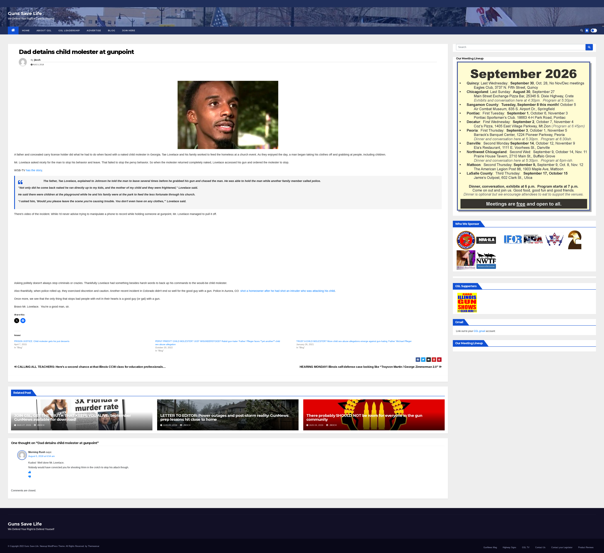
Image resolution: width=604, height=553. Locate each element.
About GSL (44, 30)
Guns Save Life (25, 13)
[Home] (13, 30)
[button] (581, 30)
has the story (34, 170)
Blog (111, 30)
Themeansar (93, 546)
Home (26, 30)
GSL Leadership (69, 30)
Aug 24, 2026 (316, 425)
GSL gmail (479, 331)
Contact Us (540, 547)
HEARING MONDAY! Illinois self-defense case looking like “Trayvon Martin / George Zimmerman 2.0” (369, 366)
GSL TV (525, 547)
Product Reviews (586, 547)
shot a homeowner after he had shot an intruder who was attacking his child (287, 290)
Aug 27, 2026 (24, 425)
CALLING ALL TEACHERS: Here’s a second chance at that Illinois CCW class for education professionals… (91, 366)
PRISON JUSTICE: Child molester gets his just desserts (41, 341)
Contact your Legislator (561, 547)
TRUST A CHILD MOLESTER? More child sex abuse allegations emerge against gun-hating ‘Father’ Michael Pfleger (354, 341)
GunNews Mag (490, 547)
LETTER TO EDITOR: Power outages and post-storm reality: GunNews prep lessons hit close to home (224, 417)
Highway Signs (509, 547)
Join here (128, 30)
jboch (37, 59)
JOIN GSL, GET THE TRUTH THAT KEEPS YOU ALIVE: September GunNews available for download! (72, 417)
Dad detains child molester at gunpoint (76, 52)
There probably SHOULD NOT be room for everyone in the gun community (364, 417)
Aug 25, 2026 (170, 425)
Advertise (94, 30)
